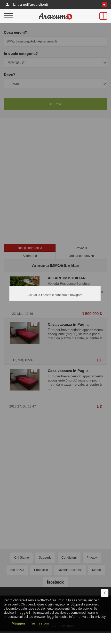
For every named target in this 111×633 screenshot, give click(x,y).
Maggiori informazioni (30, 623)
